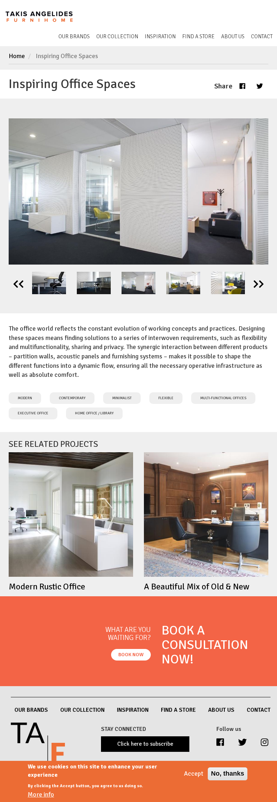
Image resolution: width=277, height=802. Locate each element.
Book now (131, 654)
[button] (242, 86)
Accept (193, 773)
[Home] (44, 15)
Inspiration (160, 36)
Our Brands (74, 36)
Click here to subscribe (145, 743)
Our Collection (117, 36)
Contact (262, 36)
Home (17, 56)
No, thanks (227, 773)
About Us (233, 36)
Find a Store (198, 36)
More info (41, 794)
